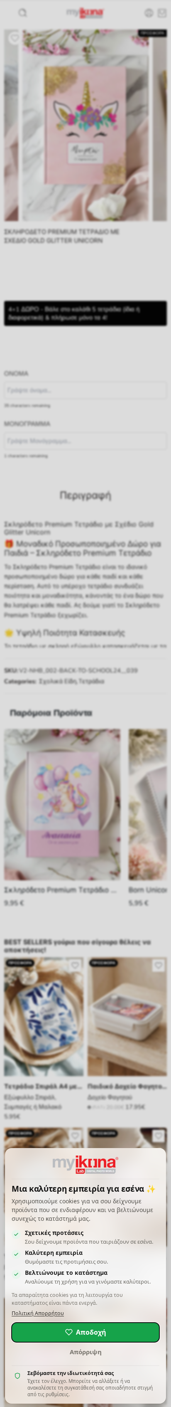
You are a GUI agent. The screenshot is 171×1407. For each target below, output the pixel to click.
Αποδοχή (91, 1332)
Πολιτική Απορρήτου (38, 1313)
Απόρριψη (86, 1352)
